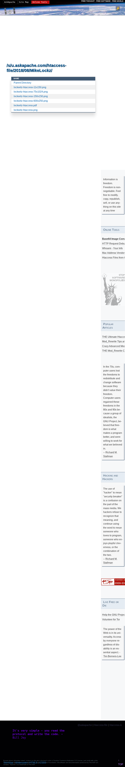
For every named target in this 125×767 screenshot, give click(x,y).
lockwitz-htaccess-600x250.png (31, 101)
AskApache (9, 2)
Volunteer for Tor (111, 619)
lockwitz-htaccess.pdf (25, 105)
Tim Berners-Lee (112, 656)
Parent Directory (22, 82)
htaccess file (100, 725)
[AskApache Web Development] (11, 10)
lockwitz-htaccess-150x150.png (31, 96)
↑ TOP (120, 762)
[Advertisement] (53, 39)
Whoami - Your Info (112, 248)
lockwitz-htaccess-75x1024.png (31, 91)
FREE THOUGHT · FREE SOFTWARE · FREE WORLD (102, 1)
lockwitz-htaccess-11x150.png (30, 87)
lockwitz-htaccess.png (26, 110)
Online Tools (39, 2)
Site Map (24, 2)
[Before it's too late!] (113, 289)
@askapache (85, 725)
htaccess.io (116, 725)
